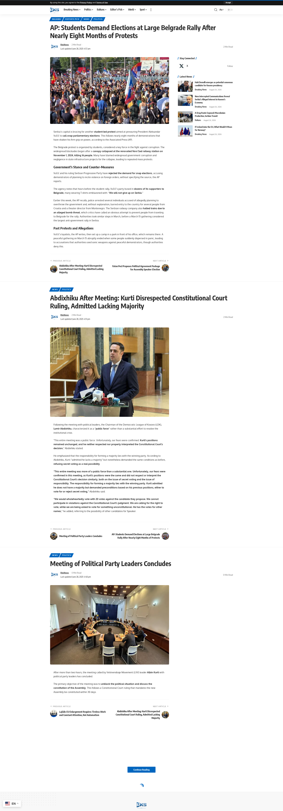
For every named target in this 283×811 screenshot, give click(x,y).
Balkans (56, 19)
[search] (215, 9)
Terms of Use (102, 2)
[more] (151, 9)
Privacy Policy (86, 2)
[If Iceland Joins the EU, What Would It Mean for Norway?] (185, 130)
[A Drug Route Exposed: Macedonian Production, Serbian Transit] (185, 116)
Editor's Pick (72, 19)
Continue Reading (141, 769)
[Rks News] (54, 9)
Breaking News (201, 89)
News (86, 19)
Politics (98, 19)
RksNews (64, 44)
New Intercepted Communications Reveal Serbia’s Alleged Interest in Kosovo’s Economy (212, 99)
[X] (205, 66)
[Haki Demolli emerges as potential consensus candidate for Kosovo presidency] (185, 86)
